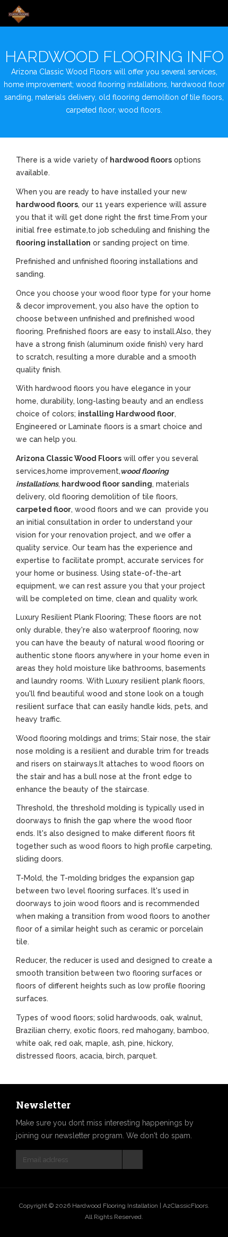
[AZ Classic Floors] (19, 14)
